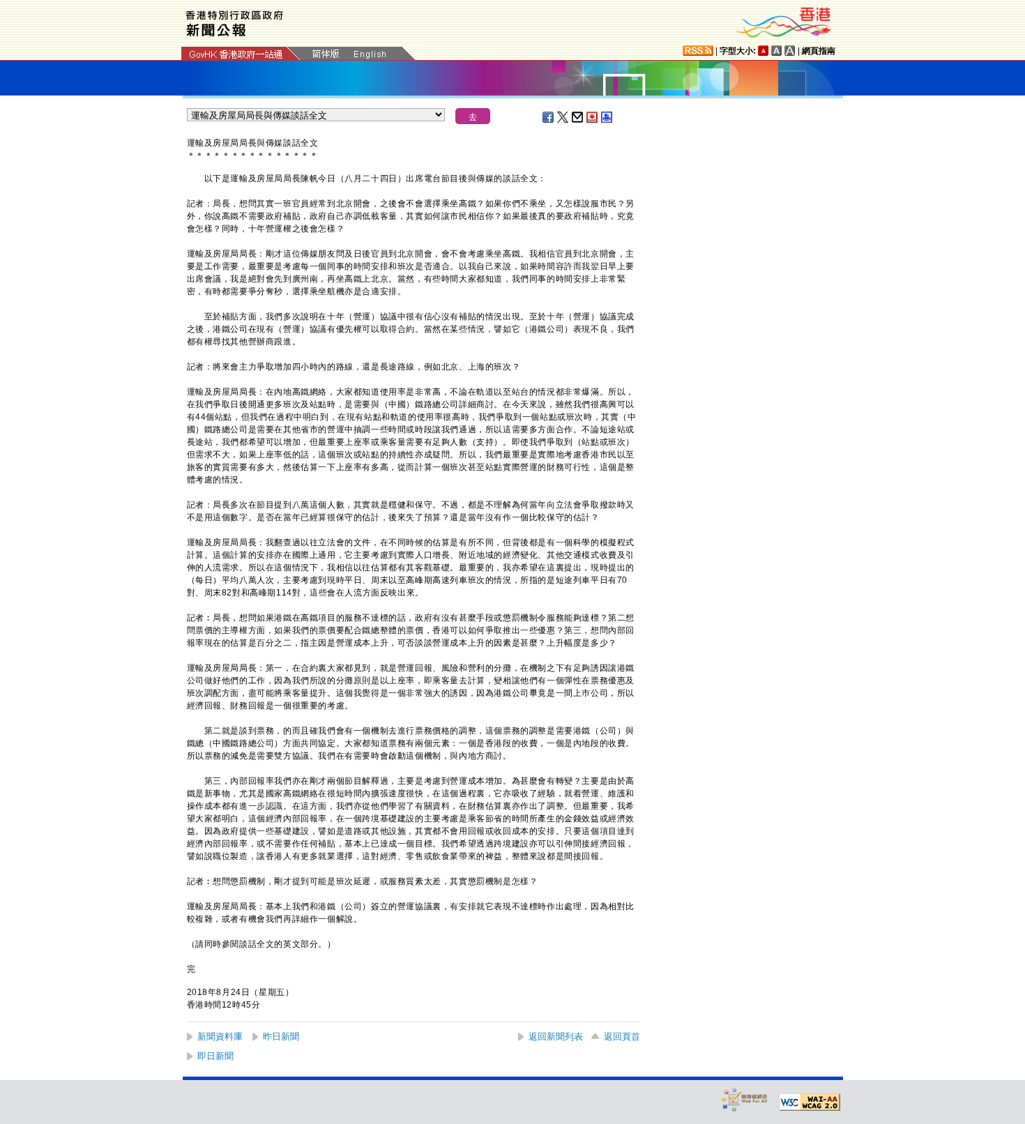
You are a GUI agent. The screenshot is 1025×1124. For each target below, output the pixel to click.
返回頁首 (622, 1036)
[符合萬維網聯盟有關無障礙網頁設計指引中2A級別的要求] (809, 1102)
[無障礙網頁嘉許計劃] (745, 1099)
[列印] (607, 117)
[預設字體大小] (763, 50)
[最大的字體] (790, 50)
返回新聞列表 (556, 1036)
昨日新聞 (281, 1036)
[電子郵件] (578, 117)
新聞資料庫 (220, 1036)
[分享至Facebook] (548, 117)
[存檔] (592, 117)
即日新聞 (215, 1056)
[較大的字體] (776, 50)
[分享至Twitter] (563, 117)
